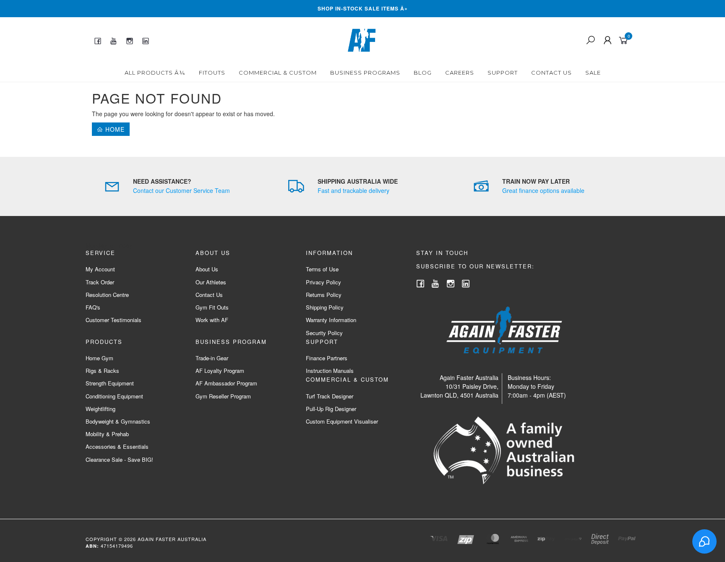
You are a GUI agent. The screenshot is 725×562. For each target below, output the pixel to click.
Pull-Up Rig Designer (331, 409)
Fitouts (212, 72)
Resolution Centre (107, 295)
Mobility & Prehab (107, 434)
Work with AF (212, 320)
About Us (207, 269)
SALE (593, 72)
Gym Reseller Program (223, 396)
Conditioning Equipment (114, 396)
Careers (459, 72)
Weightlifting (100, 409)
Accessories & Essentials (117, 446)
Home (114, 129)
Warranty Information (331, 320)
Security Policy (324, 333)
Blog (423, 72)
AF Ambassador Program (226, 383)
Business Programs (365, 72)
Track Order (100, 282)
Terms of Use (322, 269)
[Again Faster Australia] (361, 39)
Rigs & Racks (102, 371)
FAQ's (93, 307)
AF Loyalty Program (220, 371)
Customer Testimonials (113, 320)
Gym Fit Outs (212, 307)
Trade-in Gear (212, 358)
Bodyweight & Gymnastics (118, 421)
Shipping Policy (325, 307)
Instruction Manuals (330, 371)
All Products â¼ (155, 72)
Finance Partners (326, 358)
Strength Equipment (110, 383)
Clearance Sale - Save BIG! (119, 459)
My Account (100, 269)
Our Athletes (211, 282)
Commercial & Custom (278, 72)
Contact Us (551, 72)
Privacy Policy (323, 282)
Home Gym (99, 358)
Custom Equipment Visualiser (342, 421)
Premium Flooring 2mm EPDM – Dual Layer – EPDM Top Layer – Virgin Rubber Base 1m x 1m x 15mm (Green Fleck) (72, 525)
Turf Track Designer (329, 396)
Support (503, 72)
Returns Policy (324, 295)
